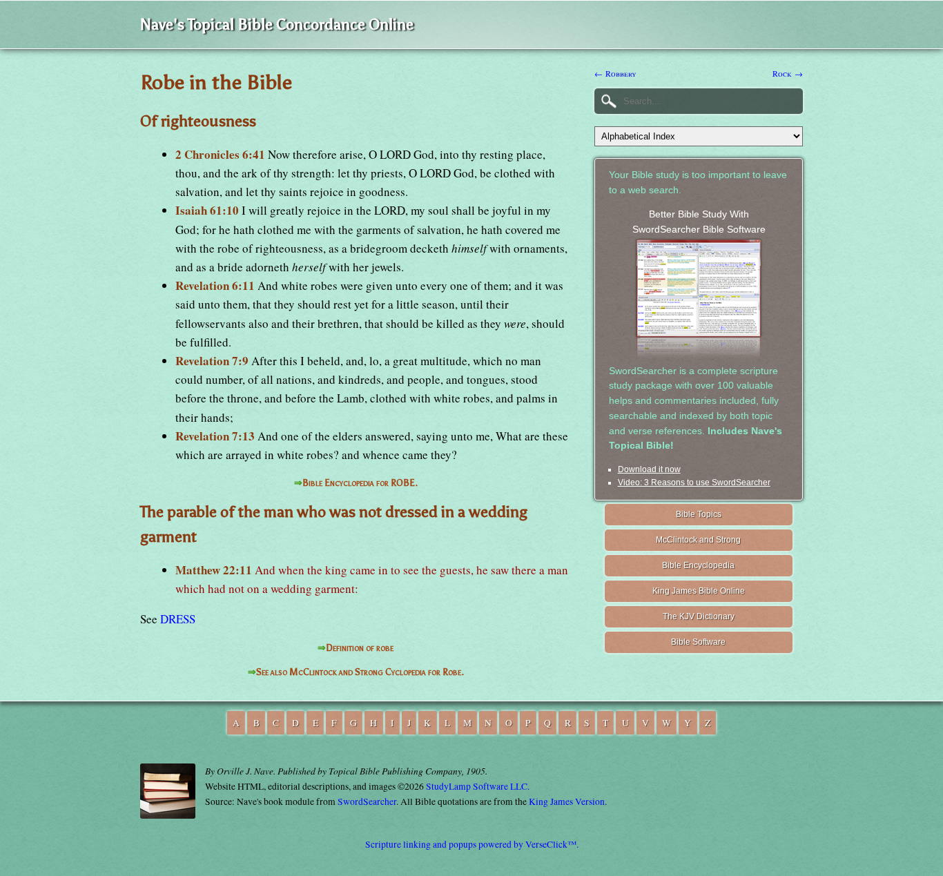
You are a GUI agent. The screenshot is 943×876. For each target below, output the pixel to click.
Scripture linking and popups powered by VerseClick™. (472, 844)
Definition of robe (359, 648)
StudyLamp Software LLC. (477, 786)
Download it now (649, 469)
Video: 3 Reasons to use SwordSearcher (694, 482)
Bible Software (698, 642)
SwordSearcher (367, 801)
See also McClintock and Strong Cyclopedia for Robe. (360, 672)
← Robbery (615, 73)
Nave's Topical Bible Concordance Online (277, 24)
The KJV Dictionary (699, 616)
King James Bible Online (698, 591)
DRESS (177, 619)
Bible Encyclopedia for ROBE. (360, 483)
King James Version (567, 801)
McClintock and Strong (698, 540)
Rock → (787, 73)
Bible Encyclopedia (698, 565)
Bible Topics (698, 514)
